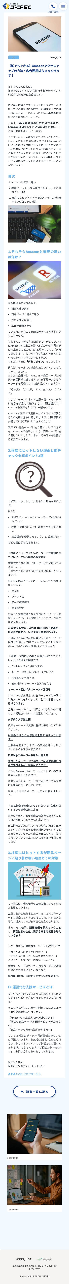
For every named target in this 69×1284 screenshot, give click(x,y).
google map (34, 1268)
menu (63, 6)
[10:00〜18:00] (53, 6)
